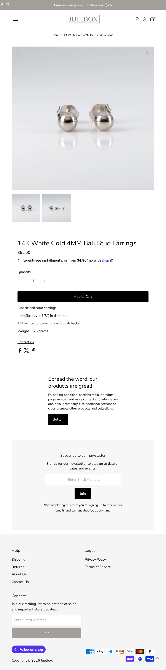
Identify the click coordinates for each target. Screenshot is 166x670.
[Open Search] (138, 19)
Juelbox (47, 660)
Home (56, 35)
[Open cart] (152, 19)
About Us (19, 574)
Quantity (24, 272)
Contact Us (20, 581)
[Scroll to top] (157, 658)
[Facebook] (2, 5)
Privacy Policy (95, 559)
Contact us (26, 342)
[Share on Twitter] (27, 351)
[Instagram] (7, 5)
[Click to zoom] (147, 53)
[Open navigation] (15, 19)
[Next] (29, 53)
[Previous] (19, 53)
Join (83, 493)
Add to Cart (83, 296)
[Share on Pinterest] (33, 351)
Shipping (18, 559)
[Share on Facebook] (20, 351)
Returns (18, 567)
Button (58, 419)
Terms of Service (98, 567)
